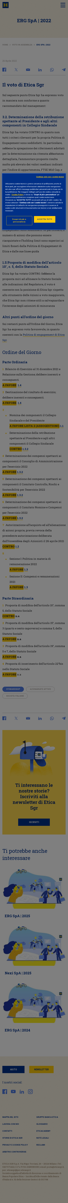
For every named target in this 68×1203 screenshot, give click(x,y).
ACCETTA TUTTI (44, 219)
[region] (34, 201)
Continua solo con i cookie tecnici (50, 177)
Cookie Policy (17, 194)
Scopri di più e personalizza (19, 220)
